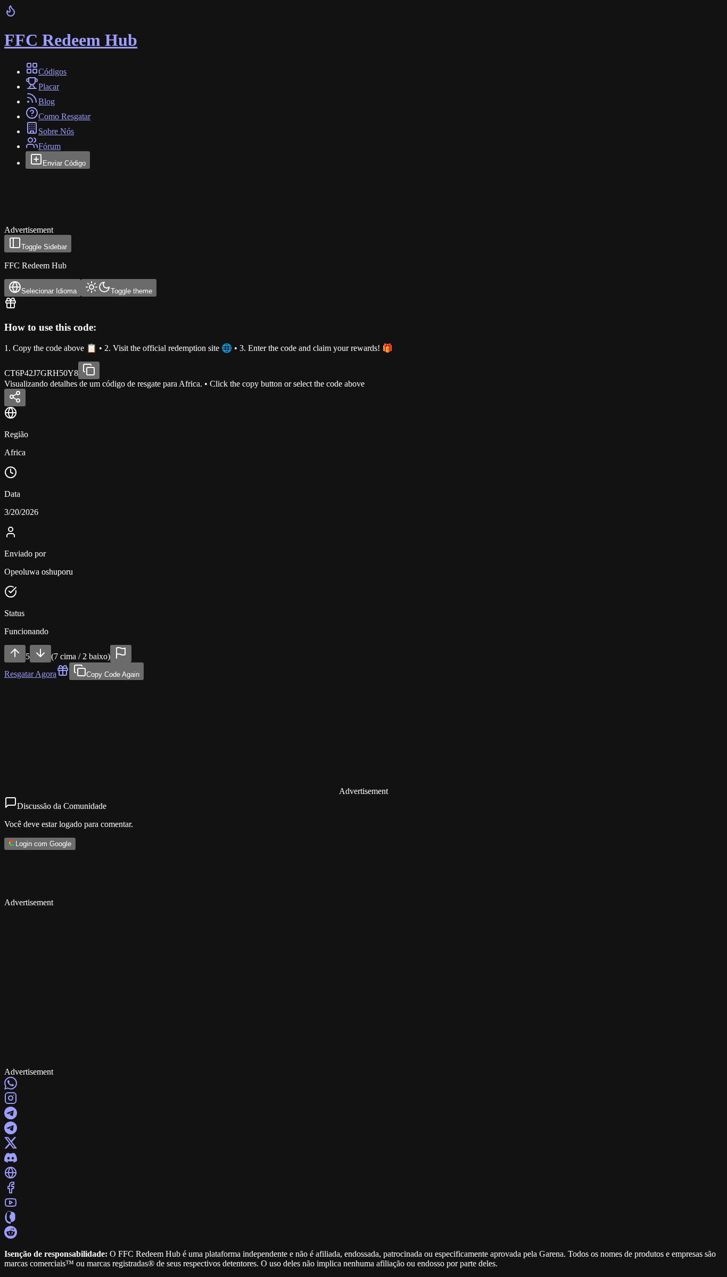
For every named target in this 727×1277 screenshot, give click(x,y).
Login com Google (43, 844)
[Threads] (363, 1218)
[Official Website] (363, 1173)
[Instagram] (363, 1099)
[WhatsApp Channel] (363, 1084)
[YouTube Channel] (363, 1203)
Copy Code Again (112, 674)
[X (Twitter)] (363, 1143)
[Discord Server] (363, 1158)
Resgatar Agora (30, 673)
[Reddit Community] (363, 1233)
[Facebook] (363, 1188)
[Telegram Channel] (363, 1114)
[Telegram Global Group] (363, 1129)
